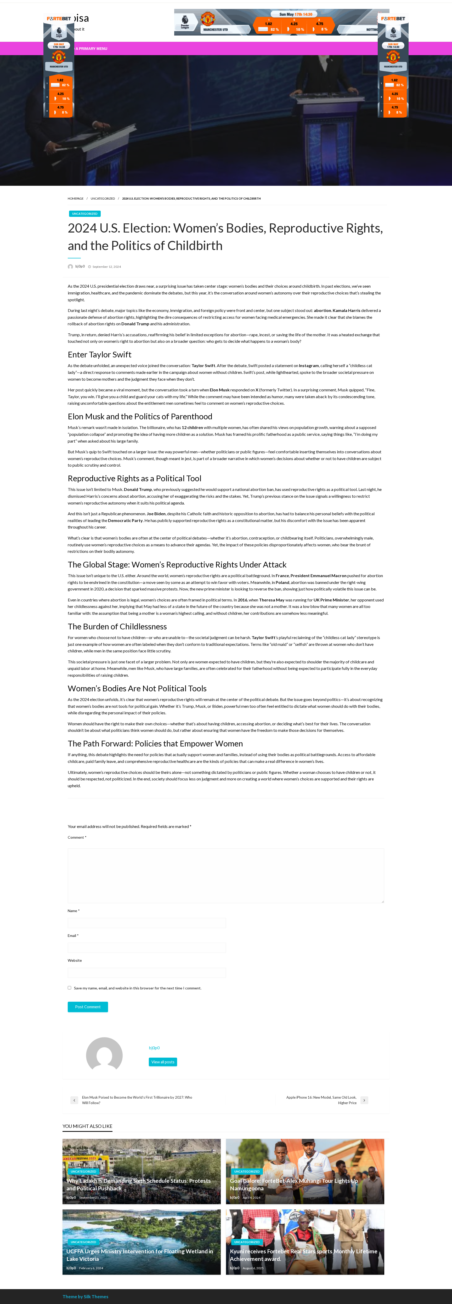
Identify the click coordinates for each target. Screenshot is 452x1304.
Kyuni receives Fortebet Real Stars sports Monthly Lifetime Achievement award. (303, 1255)
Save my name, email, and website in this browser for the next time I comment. (137, 988)
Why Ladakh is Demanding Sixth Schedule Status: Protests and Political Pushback (138, 1184)
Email (73, 935)
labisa (76, 17)
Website (75, 960)
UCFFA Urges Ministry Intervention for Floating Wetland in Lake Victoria (139, 1255)
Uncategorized (103, 198)
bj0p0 (80, 266)
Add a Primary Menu (87, 49)
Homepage (75, 198)
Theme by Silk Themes (85, 1296)
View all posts (162, 1062)
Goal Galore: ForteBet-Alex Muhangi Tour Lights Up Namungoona (294, 1184)
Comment (77, 837)
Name (74, 910)
